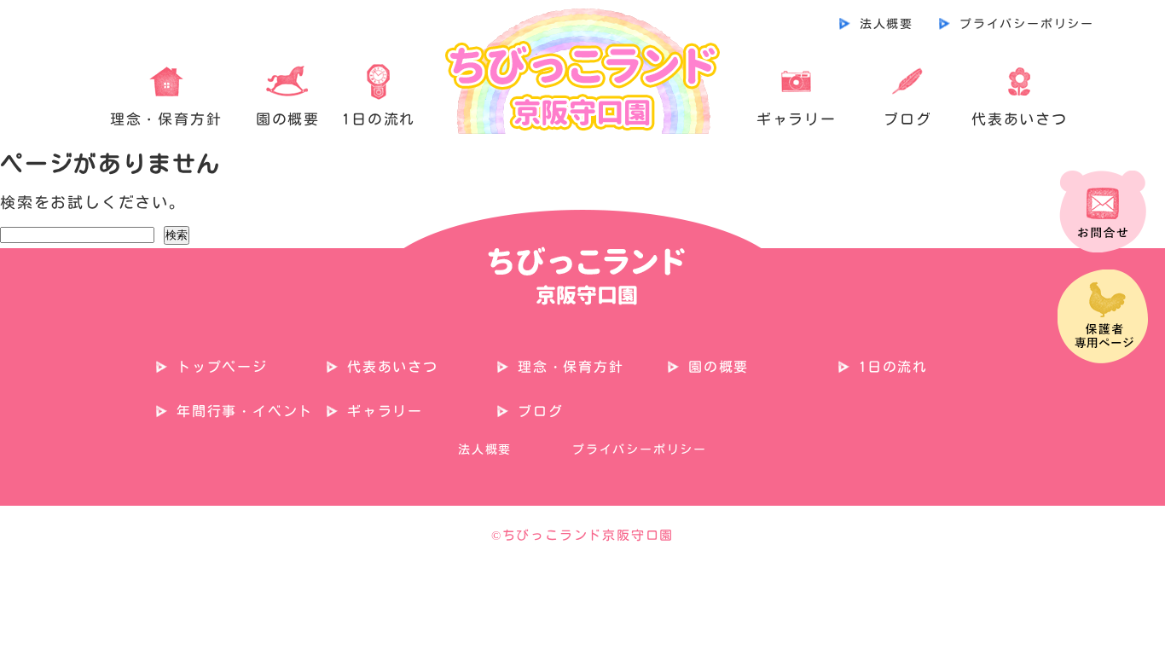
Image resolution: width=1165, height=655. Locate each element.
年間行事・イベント (245, 411)
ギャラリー (796, 119)
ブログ (907, 119)
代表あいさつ (1019, 119)
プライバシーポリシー (1026, 24)
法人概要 (886, 24)
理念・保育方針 (166, 119)
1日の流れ (378, 119)
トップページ (222, 367)
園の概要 (288, 119)
